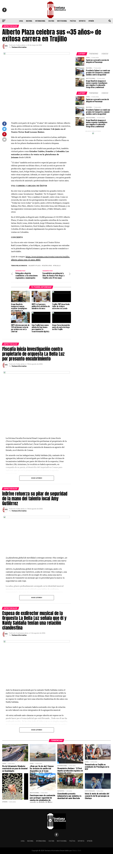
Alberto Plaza (35, 265)
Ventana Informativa (19, 47)
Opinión (91, 21)
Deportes (82, 21)
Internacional (40, 21)
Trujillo (57, 265)
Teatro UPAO (47, 265)
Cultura (51, 21)
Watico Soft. (76, 851)
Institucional (62, 21)
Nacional (29, 21)
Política (73, 21)
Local (21, 21)
